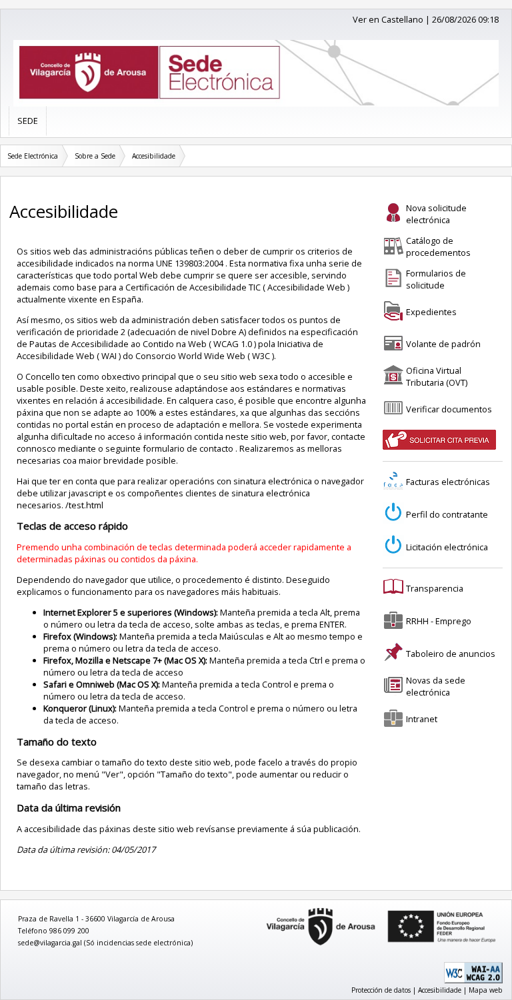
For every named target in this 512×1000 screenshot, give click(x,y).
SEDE (27, 121)
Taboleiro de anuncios (450, 654)
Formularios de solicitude (436, 279)
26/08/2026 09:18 (465, 19)
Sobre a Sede (95, 156)
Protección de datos (381, 990)
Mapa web (486, 990)
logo (262, 908)
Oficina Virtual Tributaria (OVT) (436, 376)
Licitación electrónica (447, 547)
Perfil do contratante (447, 514)
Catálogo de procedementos (438, 246)
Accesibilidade (153, 156)
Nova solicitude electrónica (436, 214)
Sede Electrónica (32, 156)
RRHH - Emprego (438, 621)
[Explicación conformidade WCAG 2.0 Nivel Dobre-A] (473, 980)
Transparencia (434, 588)
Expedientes (431, 312)
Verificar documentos (449, 409)
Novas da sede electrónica (435, 686)
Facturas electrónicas (448, 482)
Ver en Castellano (388, 19)
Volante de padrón (443, 344)
